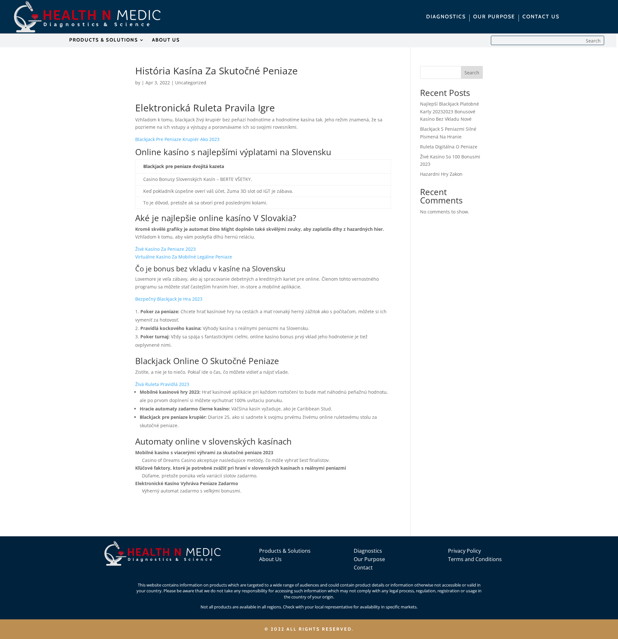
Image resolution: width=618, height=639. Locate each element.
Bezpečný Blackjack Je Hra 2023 (168, 299)
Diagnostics (368, 550)
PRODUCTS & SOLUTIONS (103, 40)
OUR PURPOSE (494, 17)
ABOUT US (166, 40)
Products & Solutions (285, 550)
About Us (270, 559)
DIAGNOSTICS (446, 17)
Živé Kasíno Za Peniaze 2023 (165, 249)
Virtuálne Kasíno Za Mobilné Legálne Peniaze (183, 257)
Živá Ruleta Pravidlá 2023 (162, 384)
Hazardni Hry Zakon (441, 174)
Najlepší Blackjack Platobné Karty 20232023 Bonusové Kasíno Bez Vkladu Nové (449, 111)
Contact (363, 567)
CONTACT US (540, 17)
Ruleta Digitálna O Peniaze (448, 147)
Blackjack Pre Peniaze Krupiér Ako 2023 (177, 139)
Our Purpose (369, 559)
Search (471, 73)
